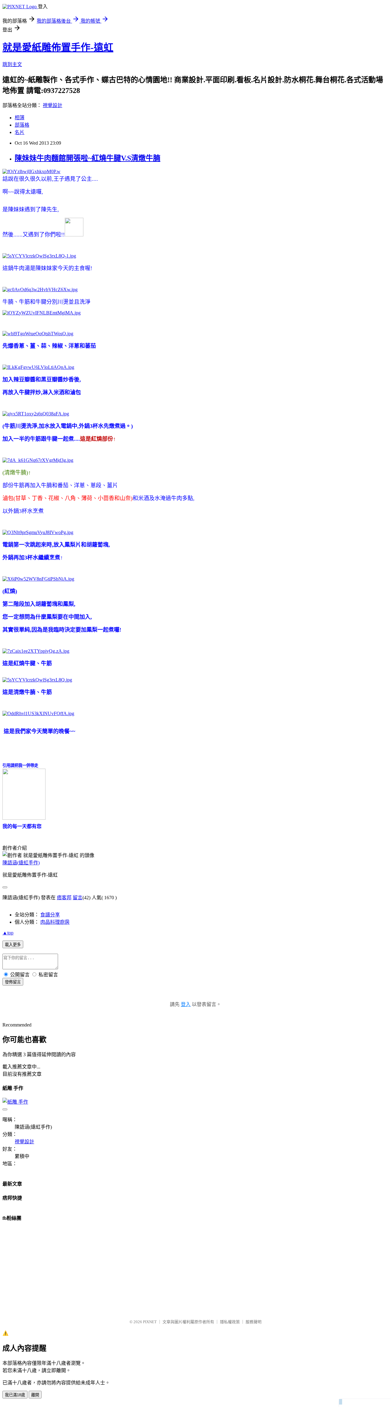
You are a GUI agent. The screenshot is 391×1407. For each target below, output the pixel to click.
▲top (7, 932)
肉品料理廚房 (55, 922)
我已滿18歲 (15, 1395)
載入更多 (13, 944)
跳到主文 (12, 64)
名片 (19, 132)
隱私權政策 (230, 1322)
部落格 (22, 125)
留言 (77, 897)
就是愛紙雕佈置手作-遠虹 (57, 47)
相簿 (19, 117)
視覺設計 (52, 105)
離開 (35, 1395)
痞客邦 (64, 897)
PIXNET (150, 1322)
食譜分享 (50, 914)
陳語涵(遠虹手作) (21, 862)
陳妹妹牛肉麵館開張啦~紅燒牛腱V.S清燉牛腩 (87, 158)
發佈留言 (13, 982)
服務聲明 (253, 1322)
